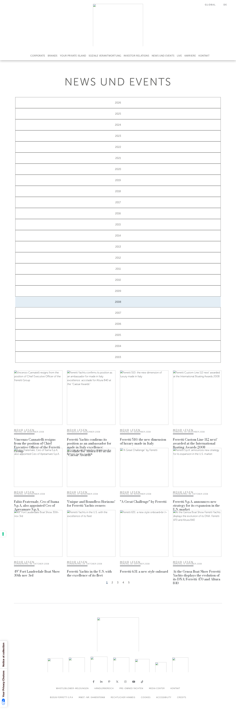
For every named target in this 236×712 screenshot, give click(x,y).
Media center (157, 688)
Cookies (145, 697)
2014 (118, 235)
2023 (118, 135)
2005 (118, 334)
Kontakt (203, 55)
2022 (118, 147)
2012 (118, 257)
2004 (118, 346)
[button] (212, 4)
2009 (118, 291)
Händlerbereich (104, 688)
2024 (118, 124)
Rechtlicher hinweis (123, 697)
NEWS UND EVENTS (163, 55)
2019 (118, 180)
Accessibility (163, 697)
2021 (118, 158)
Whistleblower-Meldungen (72, 688)
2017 (118, 202)
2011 (118, 268)
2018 (118, 191)
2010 (118, 279)
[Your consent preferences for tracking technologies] (3, 534)
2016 (118, 213)
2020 (118, 169)
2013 (118, 246)
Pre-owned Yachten (131, 688)
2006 (118, 323)
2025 (118, 113)
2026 (118, 102)
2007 (118, 312)
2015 (118, 224)
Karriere (190, 55)
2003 (118, 357)
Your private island (73, 55)
